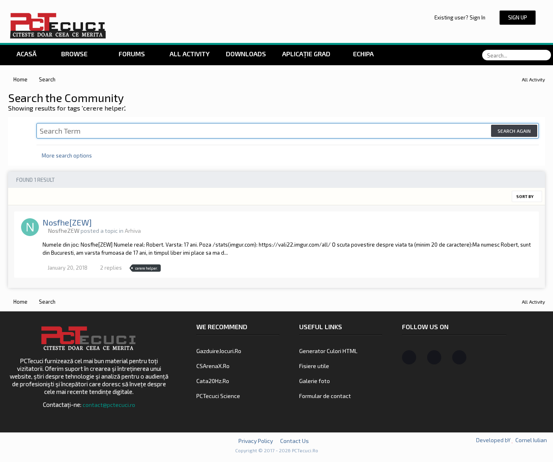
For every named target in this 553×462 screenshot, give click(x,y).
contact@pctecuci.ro (109, 404)
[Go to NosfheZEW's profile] (30, 227)
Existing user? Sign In (461, 17)
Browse (74, 53)
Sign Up (517, 17)
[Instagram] (434, 357)
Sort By (525, 196)
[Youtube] (459, 357)
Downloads (246, 53)
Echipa (363, 53)
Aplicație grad (307, 53)
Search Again (514, 131)
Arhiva (133, 230)
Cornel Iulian (531, 439)
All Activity (189, 53)
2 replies (110, 267)
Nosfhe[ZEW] (67, 222)
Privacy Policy (255, 440)
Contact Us (294, 440)
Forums (131, 53)
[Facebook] (409, 357)
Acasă (25, 53)
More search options (66, 155)
